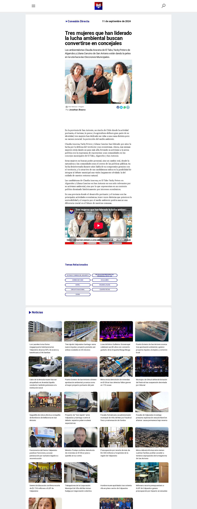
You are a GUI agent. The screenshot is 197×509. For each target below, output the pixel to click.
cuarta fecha (105, 289)
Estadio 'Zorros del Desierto (78, 275)
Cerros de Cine (77, 280)
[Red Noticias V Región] (34, 6)
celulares (105, 280)
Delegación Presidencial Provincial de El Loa (104, 275)
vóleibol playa (104, 285)
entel (78, 285)
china (78, 294)
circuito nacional (78, 289)
